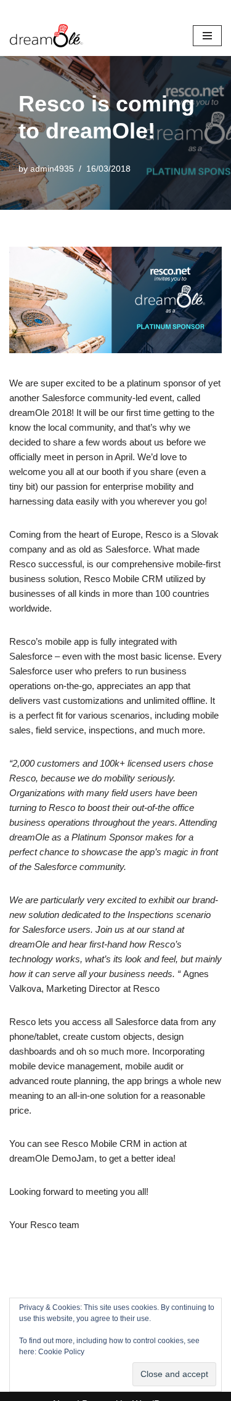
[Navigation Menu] (207, 35)
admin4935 (52, 169)
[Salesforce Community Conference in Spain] (46, 35)
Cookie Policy (61, 1351)
